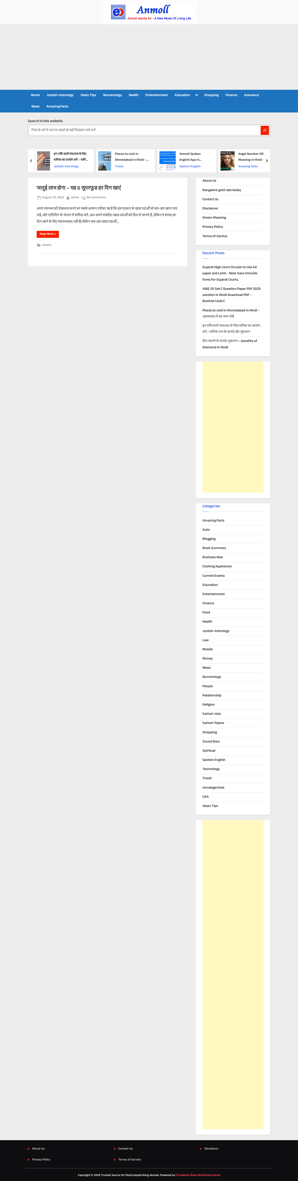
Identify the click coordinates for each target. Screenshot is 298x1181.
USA (205, 797)
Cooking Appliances (217, 566)
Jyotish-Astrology (60, 95)
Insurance (251, 95)
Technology (211, 769)
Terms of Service (214, 236)
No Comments (96, 197)
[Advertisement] (149, 57)
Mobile (207, 649)
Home (35, 95)
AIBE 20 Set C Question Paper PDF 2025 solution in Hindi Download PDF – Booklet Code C (231, 295)
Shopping (211, 95)
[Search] (265, 130)
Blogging (209, 539)
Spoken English (188, 166)
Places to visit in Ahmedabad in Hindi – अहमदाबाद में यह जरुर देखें (129, 157)
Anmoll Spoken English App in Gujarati (188, 157)
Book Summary (214, 548)
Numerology (112, 95)
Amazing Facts (57, 106)
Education (182, 95)
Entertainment (157, 95)
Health (134, 95)
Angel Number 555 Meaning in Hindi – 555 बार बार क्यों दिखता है (253, 157)
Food (206, 612)
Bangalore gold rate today (221, 190)
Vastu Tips (88, 95)
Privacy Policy (212, 227)
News (35, 106)
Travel (117, 166)
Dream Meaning (214, 218)
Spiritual (208, 751)
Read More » (49, 234)
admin (75, 197)
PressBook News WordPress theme (198, 1175)
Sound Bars (211, 741)
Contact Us (210, 199)
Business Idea (212, 557)
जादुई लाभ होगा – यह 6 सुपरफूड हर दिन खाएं (79, 188)
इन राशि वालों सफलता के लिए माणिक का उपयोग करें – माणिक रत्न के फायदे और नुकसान (69, 157)
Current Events (213, 576)
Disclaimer (210, 208)
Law (205, 640)
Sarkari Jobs (211, 714)
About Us (209, 181)
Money (207, 658)
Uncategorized (213, 788)
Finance (231, 95)
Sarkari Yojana (213, 723)
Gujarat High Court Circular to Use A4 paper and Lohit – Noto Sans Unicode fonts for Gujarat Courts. (229, 274)
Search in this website (45, 121)
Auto (206, 530)
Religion (208, 705)
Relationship (211, 695)
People (207, 686)
